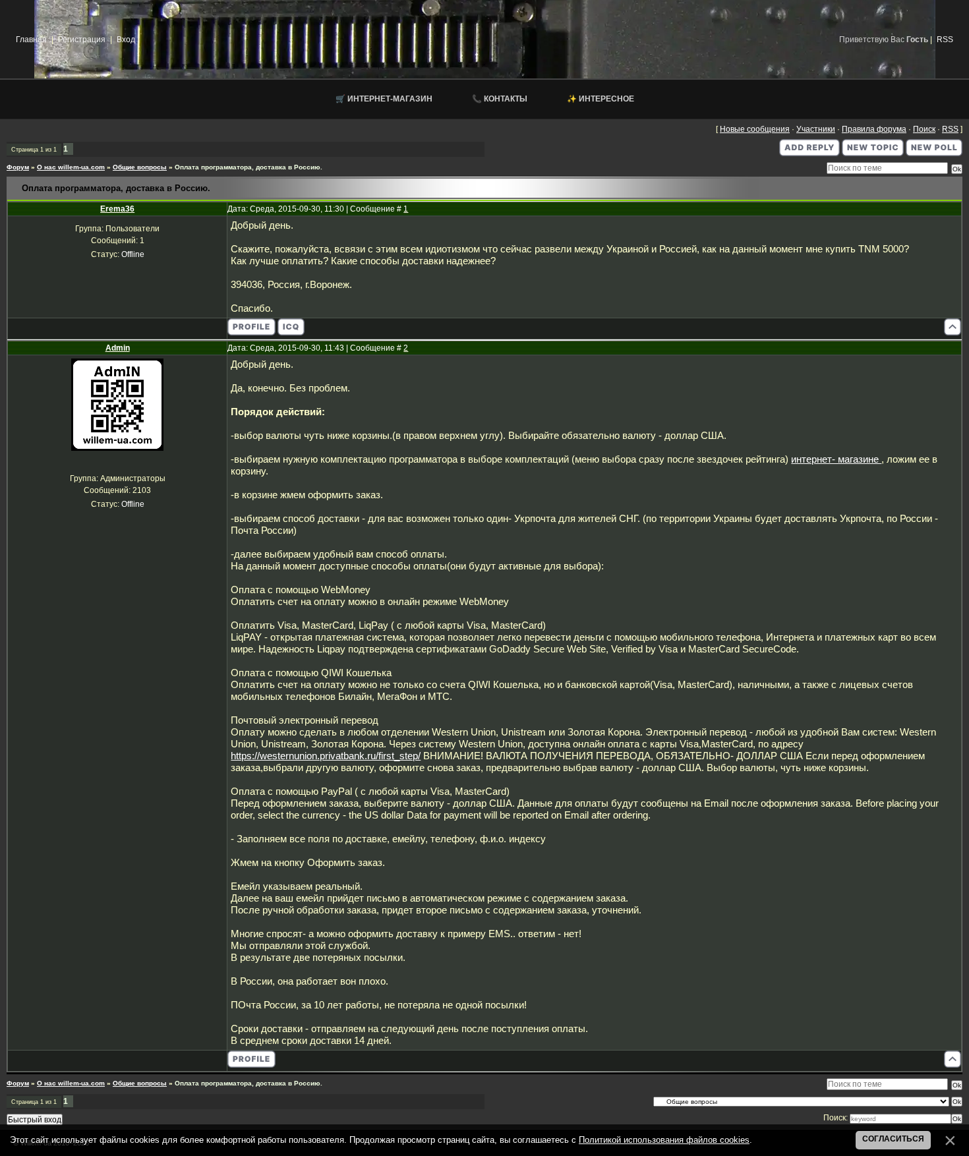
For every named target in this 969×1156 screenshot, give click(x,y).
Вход (126, 39)
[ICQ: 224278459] (291, 326)
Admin (117, 348)
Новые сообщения (755, 129)
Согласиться (893, 1138)
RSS (945, 39)
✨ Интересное (600, 98)
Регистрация (81, 39)
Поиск (924, 129)
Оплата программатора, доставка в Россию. (248, 167)
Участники (815, 129)
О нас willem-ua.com (71, 167)
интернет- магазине (836, 459)
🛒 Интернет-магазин (384, 98)
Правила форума (874, 129)
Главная (31, 39)
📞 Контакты (499, 98)
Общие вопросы (140, 167)
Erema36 (117, 209)
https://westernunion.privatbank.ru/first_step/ (326, 756)
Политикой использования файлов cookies (664, 1140)
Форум (18, 167)
